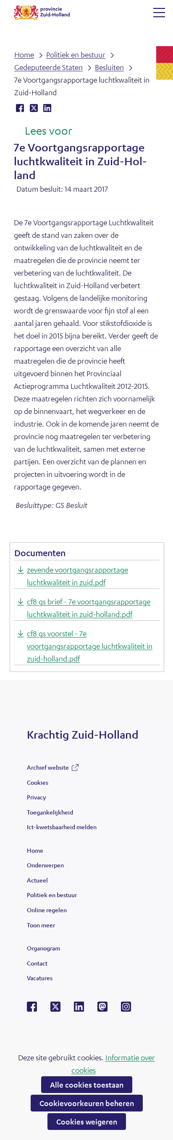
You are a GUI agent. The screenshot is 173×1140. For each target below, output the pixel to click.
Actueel (37, 880)
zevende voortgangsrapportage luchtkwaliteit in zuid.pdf (77, 576)
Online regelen (47, 910)
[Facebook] (32, 1009)
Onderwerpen (45, 865)
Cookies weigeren (86, 1121)
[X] (55, 1009)
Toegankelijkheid (50, 812)
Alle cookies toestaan (86, 1084)
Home (35, 850)
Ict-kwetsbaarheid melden (62, 826)
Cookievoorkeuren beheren (86, 1103)
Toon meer (41, 927)
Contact (37, 963)
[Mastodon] (102, 1009)
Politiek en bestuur (52, 894)
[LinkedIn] (79, 1009)
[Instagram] (126, 1009)
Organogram (43, 948)
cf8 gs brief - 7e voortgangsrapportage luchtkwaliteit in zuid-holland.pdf (88, 608)
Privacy (36, 797)
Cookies (37, 782)
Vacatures (39, 977)
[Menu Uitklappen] (159, 12)
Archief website (48, 769)
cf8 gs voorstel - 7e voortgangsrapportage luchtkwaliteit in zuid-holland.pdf (89, 646)
